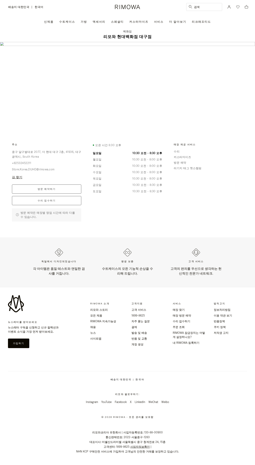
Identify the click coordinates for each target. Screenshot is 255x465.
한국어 (39, 7)
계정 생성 (137, 344)
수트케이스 (67, 21)
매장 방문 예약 (182, 315)
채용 (93, 327)
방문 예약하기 (47, 189)
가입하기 (18, 343)
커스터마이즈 (138, 21)
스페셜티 (117, 21)
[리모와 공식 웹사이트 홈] (127, 7)
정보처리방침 (222, 310)
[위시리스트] (237, 7)
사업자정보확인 (140, 446)
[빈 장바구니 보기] (246, 7)
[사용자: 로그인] (229, 7)
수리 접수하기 (47, 200)
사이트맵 (95, 338)
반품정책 (219, 321)
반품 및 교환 (139, 338)
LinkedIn (140, 402)
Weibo (165, 402)
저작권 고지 (221, 333)
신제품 (49, 21)
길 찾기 (17, 177)
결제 (134, 327)
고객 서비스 (138, 310)
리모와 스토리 (99, 310)
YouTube (106, 402)
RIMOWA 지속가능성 (103, 321)
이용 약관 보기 (223, 315)
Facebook (121, 402)
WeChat (153, 402)
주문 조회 (179, 327)
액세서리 (99, 21)
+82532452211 (21, 163)
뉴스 (93, 333)
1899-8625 (138, 315)
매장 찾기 (179, 310)
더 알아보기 (177, 21)
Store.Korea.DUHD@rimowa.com (33, 169)
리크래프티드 (201, 21)
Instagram (92, 402)
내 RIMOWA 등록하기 (186, 343)
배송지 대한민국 (19, 7)
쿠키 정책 (220, 327)
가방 (84, 21)
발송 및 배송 (139, 333)
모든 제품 (96, 315)
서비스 (159, 21)
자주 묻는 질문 (140, 321)
